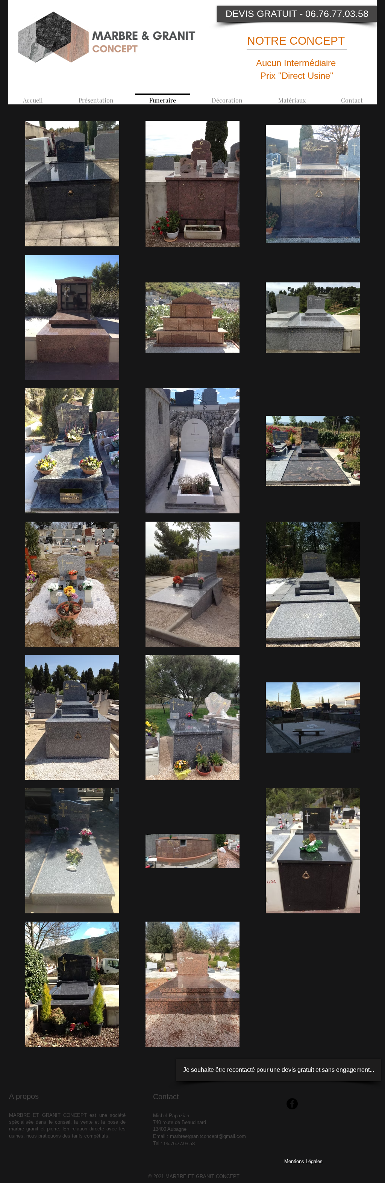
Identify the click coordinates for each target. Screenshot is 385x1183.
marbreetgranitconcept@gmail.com (208, 1136)
